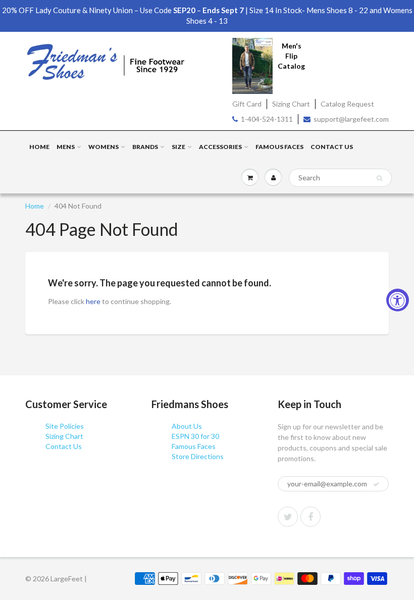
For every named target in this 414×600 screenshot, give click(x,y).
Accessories (220, 147)
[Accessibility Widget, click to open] (397, 300)
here (93, 301)
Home (39, 147)
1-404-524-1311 (267, 119)
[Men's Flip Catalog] (252, 65)
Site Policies (64, 426)
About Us (187, 426)
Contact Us (331, 147)
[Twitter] (288, 517)
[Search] (379, 178)
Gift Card (247, 103)
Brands (145, 147)
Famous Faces (279, 147)
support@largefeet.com (351, 119)
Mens (66, 147)
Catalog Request (347, 103)
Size (178, 147)
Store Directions (198, 456)
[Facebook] (310, 517)
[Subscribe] (376, 484)
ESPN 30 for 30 (195, 436)
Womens (103, 147)
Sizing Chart (291, 103)
